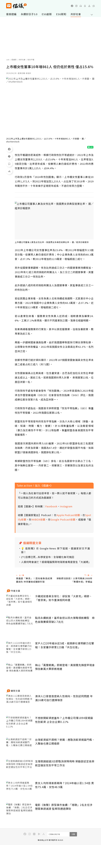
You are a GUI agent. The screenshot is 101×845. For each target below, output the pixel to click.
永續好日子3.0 (29, 14)
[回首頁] (16, 5)
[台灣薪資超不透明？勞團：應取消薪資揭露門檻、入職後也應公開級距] (19, 747)
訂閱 (73, 834)
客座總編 (11, 14)
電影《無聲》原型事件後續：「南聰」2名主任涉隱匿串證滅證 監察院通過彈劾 (63, 807)
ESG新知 (61, 14)
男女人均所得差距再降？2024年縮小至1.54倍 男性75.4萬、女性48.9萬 (64, 785)
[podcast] (80, 6)
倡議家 (14, 59)
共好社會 (76, 14)
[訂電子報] (85, 6)
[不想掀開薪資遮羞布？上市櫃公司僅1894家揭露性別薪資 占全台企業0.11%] (19, 725)
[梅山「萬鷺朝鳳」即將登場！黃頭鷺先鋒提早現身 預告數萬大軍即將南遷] (19, 672)
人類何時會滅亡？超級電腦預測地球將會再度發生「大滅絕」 (55, 562)
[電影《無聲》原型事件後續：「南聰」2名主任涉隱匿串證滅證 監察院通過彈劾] (19, 812)
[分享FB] (9, 149)
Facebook (51, 506)
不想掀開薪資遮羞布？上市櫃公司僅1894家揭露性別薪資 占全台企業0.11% (64, 720)
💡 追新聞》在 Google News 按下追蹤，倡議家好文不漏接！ (55, 550)
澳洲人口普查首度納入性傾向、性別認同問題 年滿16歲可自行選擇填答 (64, 698)
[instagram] (76, 6)
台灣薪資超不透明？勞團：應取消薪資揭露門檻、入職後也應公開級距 (65, 741)
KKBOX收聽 (38, 519)
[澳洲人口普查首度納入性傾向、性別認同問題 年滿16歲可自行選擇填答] (19, 703)
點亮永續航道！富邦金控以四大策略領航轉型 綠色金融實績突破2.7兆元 (65, 620)
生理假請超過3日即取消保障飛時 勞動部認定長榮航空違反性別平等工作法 (64, 763)
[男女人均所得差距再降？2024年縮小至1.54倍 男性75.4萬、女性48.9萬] (19, 790)
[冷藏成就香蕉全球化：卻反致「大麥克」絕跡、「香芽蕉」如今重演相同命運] (19, 603)
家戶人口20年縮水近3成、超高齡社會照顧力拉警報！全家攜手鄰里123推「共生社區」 (64, 645)
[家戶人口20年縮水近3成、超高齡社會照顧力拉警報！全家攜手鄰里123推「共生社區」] (19, 650)
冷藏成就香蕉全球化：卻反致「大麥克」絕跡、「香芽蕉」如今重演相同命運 (63, 598)
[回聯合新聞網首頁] (8, 5)
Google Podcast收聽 (63, 519)
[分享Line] (9, 156)
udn (7, 59)
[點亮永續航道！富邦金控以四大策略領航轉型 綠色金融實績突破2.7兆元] (19, 625)
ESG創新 (47, 14)
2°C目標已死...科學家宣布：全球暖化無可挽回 (47, 557)
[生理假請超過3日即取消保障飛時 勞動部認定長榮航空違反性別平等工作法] (19, 768)
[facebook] (72, 6)
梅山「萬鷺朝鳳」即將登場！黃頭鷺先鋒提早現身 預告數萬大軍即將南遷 (65, 667)
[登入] (89, 6)
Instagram (66, 506)
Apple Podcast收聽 (68, 515)
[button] (93, 6)
